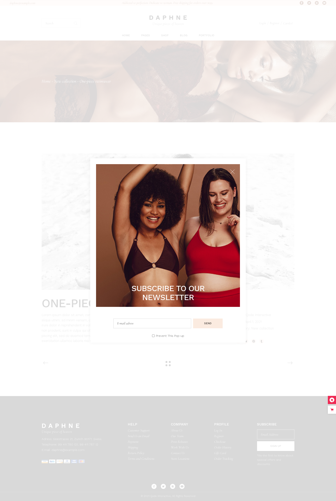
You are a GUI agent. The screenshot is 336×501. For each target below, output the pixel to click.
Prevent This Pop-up (170, 336)
